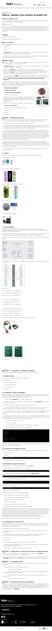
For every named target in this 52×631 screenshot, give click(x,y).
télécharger (15, 399)
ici (30, 97)
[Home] (14, 3)
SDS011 (16, 75)
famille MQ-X (12, 69)
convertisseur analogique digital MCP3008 (13, 92)
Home (34, 4)
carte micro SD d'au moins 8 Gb (11, 105)
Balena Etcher (38, 401)
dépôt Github (17, 588)
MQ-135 (12, 72)
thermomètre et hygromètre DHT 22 (11, 87)
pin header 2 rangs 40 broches (10, 90)
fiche (21, 558)
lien (41, 410)
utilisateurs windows (35, 473)
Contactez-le (40, 553)
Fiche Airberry (5, 11)
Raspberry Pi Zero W (9, 66)
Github (31, 465)
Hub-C (44, 4)
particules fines (8, 52)
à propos (39, 4)
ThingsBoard (6, 558)
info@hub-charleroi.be (6, 613)
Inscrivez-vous (6, 609)
